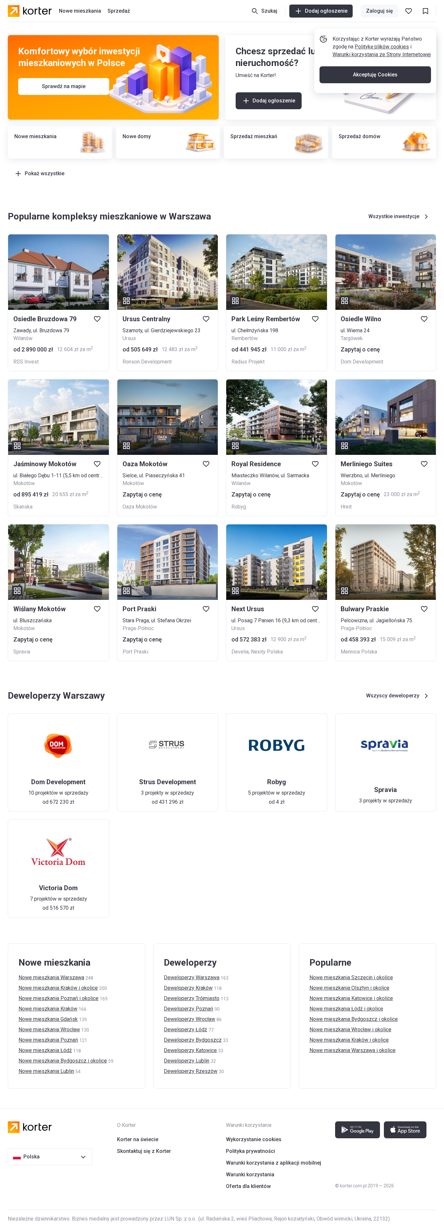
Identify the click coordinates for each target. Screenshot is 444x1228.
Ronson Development (147, 362)
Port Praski (135, 652)
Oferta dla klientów (248, 1186)
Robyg (238, 507)
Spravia (21, 652)
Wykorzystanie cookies (253, 1139)
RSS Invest (26, 362)
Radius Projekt (248, 362)
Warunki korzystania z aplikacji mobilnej (273, 1163)
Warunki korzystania (250, 1174)
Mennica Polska (359, 652)
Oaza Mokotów (140, 507)
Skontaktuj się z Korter (144, 1151)
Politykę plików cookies (382, 47)
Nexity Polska (267, 652)
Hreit (346, 507)
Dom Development (362, 362)
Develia (240, 652)
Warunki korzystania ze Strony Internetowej (382, 54)
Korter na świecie (137, 1139)
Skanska (23, 507)
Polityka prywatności (250, 1151)
